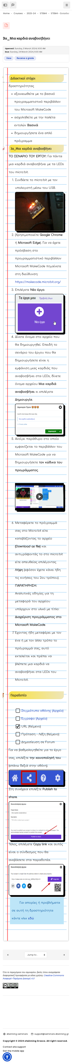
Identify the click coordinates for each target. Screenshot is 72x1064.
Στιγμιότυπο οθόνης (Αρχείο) (42, 710)
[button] (12, 5)
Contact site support (14, 1046)
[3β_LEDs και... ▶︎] (63, 954)
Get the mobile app (13, 1050)
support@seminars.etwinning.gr (51, 1033)
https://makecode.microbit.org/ (38, 282)
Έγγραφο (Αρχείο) (34, 718)
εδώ (31, 918)
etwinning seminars (17, 1033)
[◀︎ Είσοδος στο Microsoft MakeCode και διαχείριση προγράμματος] (8, 954)
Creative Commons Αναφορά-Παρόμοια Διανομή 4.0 (33, 977)
